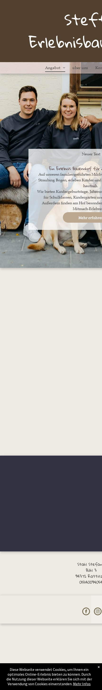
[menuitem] (55, 68)
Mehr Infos (82, 683)
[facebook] (86, 612)
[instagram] (98, 612)
